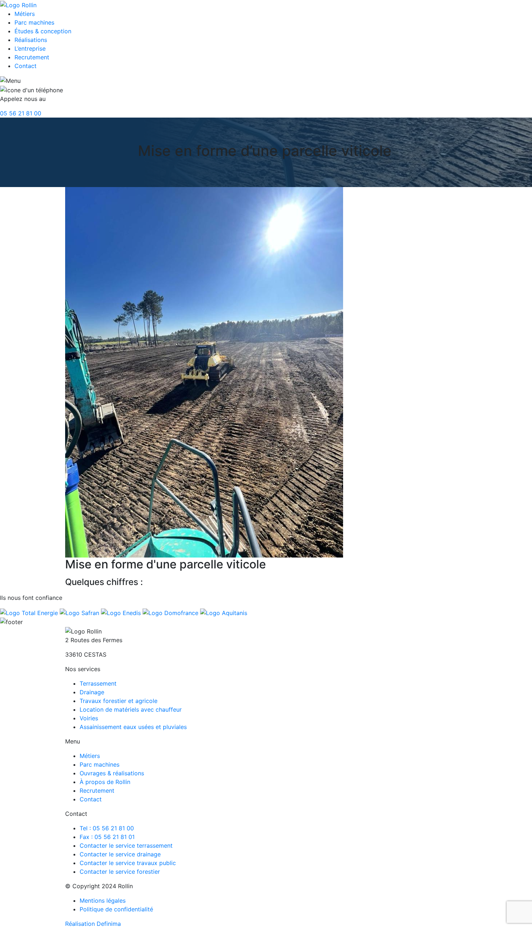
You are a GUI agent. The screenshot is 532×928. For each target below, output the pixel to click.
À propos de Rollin (105, 781)
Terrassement (98, 683)
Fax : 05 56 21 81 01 (107, 836)
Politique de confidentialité (116, 909)
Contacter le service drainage (120, 854)
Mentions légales (103, 900)
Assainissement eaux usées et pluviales (133, 726)
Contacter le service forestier (120, 871)
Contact (25, 65)
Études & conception (42, 31)
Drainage (92, 692)
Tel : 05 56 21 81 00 (107, 828)
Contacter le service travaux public (128, 862)
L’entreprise (30, 48)
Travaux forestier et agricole (118, 700)
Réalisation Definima (93, 923)
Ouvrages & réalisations (112, 773)
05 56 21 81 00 (20, 113)
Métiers (24, 13)
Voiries (89, 718)
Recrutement (31, 57)
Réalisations (30, 39)
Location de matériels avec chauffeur (131, 709)
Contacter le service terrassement (126, 845)
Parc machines (34, 22)
